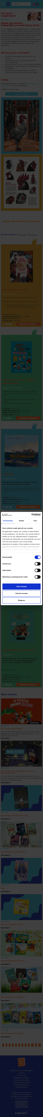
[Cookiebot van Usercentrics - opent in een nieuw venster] (31, 514)
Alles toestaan (21, 586)
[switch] (38, 563)
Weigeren (21, 600)
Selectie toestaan (21, 593)
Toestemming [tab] (8, 521)
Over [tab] (35, 521)
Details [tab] (21, 521)
